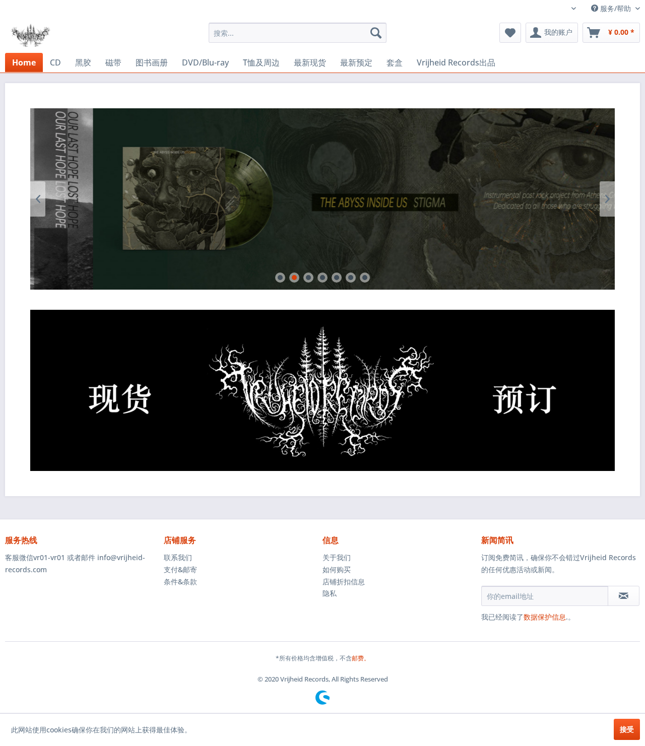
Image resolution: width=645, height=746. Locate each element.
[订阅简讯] (623, 596)
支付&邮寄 (180, 569)
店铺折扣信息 (343, 581)
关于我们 (336, 557)
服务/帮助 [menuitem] (615, 8)
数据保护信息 (545, 617)
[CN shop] (176, 390)
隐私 (329, 593)
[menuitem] (297, 33)
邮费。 (361, 658)
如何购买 (336, 569)
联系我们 (178, 557)
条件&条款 (180, 581)
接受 (627, 729)
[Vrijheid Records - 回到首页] (30, 35)
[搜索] (375, 33)
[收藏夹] (510, 33)
